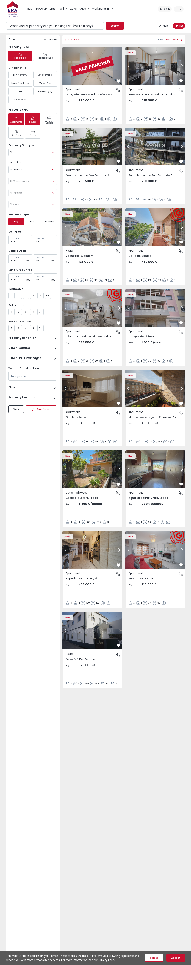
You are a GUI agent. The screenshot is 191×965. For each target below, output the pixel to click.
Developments (45, 74)
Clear (16, 409)
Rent (32, 221)
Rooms (32, 135)
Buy (16, 221)
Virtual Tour (45, 83)
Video (20, 91)
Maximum (41, 238)
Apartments (16, 122)
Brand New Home (20, 83)
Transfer (49, 221)
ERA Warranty (20, 74)
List (181, 25)
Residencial (20, 57)
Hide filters (73, 39)
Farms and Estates (49, 122)
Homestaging (45, 91)
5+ (47, 295)
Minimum (16, 238)
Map (165, 25)
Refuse (154, 957)
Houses (32, 122)
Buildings (16, 135)
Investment (20, 99)
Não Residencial (45, 57)
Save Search (44, 409)
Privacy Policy (107, 960)
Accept (175, 957)
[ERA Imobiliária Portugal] (12, 9)
